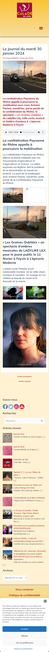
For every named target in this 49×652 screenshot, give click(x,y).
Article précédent (24, 377)
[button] (45, 601)
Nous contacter (25, 589)
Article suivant (25, 381)
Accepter (24, 629)
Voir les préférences (24, 643)
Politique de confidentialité (23, 648)
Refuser (24, 636)
